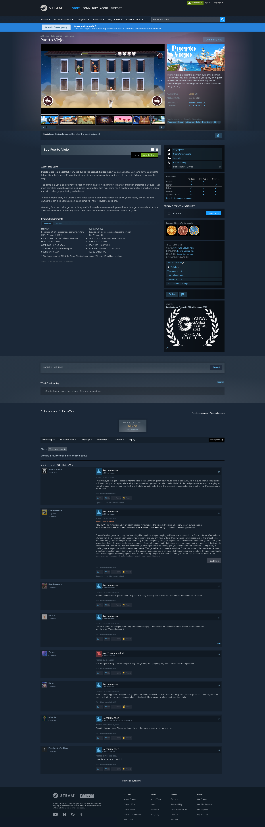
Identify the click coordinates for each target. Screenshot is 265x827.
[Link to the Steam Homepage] (51, 10)
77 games (52, 514)
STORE (76, 8)
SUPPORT (116, 8)
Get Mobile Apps (204, 804)
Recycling (154, 814)
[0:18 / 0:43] (103, 79)
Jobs (152, 804)
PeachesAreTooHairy (58, 748)
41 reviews (52, 655)
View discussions (174, 279)
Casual (180, 122)
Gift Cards (128, 819)
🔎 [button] (167, 348)
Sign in (46, 134)
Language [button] (85, 439)
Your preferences (217, 413)
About (104, 8)
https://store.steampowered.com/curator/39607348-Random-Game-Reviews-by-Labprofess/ (136, 527)
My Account (202, 814)
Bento (51, 683)
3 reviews (52, 686)
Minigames (190, 122)
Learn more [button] (213, 213)
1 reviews (52, 587)
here (87, 391)
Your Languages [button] (56, 449)
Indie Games (56, 36)
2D (215, 122)
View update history (176, 271)
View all (220, 382)
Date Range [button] (101, 439)
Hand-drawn (206, 122)
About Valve (155, 799)
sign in (207, 3)
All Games (44, 36)
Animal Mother (55, 469)
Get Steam (202, 799)
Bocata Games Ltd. (197, 103)
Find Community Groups (177, 283)
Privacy (174, 799)
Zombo (51, 652)
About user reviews (200, 413)
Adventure (172, 122)
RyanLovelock (55, 584)
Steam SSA (129, 804)
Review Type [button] (48, 439)
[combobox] (185, 19)
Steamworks (129, 809)
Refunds (174, 819)
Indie (198, 122)
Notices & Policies (179, 809)
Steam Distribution (132, 814)
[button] (45, 19)
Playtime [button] (118, 439)
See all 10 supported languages (179, 198)
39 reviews (52, 516)
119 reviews (52, 473)
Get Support (202, 809)
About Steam (130, 799)
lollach (51, 615)
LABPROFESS (55, 511)
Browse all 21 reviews (131, 781)
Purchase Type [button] (67, 439)
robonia (52, 717)
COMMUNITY (90, 8)
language (217, 3)
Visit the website (174, 263)
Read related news (175, 275)
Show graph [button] (215, 440)
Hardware (154, 809)
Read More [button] (214, 561)
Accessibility (176, 804)
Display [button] (132, 439)
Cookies (174, 814)
